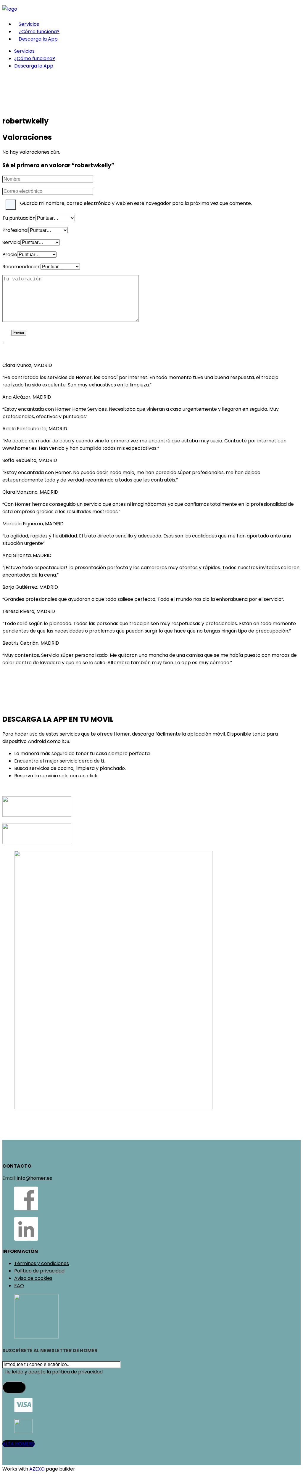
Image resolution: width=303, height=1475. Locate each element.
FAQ (19, 1285)
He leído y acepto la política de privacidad (53, 1371)
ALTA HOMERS (18, 1443)
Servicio (11, 242)
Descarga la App (38, 39)
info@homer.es (34, 1178)
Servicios (29, 24)
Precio (9, 254)
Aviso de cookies (33, 1278)
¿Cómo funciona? (39, 31)
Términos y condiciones (41, 1263)
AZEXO (37, 1469)
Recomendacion (21, 266)
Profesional (15, 230)
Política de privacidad (39, 1270)
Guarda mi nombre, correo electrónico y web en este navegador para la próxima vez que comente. (136, 203)
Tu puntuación (19, 218)
